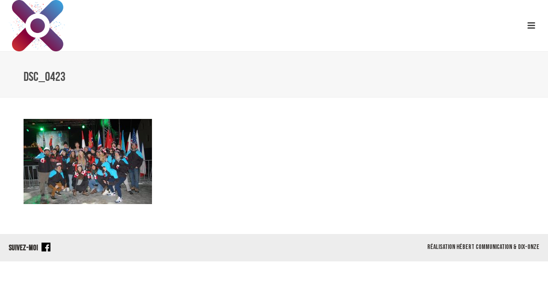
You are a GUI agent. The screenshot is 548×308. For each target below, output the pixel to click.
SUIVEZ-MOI (24, 247)
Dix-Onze (528, 247)
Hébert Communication (484, 247)
